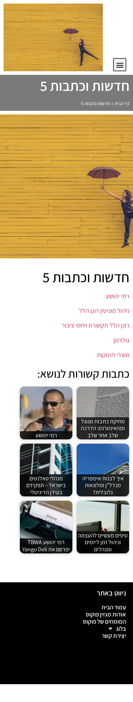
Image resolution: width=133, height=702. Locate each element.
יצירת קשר (114, 635)
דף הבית (122, 103)
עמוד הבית (113, 607)
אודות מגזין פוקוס (106, 614)
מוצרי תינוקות (113, 355)
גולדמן (120, 340)
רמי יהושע (116, 296)
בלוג (121, 628)
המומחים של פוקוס (104, 621)
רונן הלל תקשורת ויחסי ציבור (94, 325)
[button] (119, 64)
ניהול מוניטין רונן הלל (103, 310)
